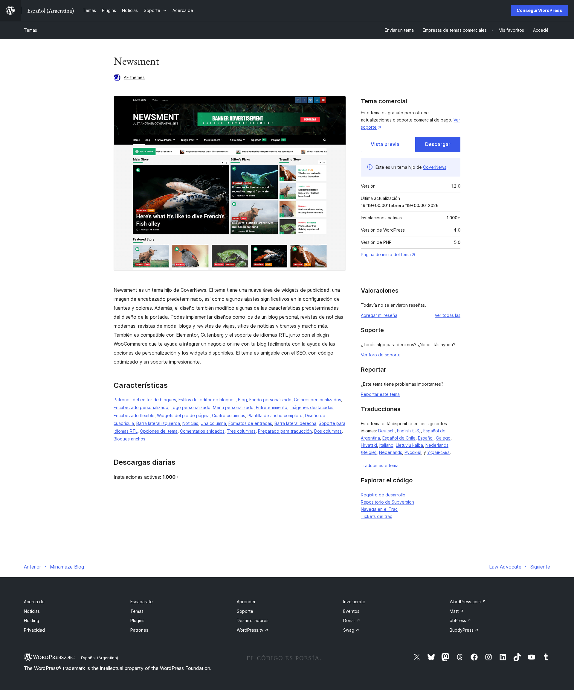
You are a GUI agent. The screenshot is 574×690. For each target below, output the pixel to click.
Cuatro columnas (228, 415)
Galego (443, 437)
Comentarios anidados (202, 431)
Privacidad (34, 630)
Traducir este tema (380, 465)
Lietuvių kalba (409, 445)
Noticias (190, 423)
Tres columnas (241, 431)
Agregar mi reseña (379, 315)
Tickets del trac (376, 516)
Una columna (213, 423)
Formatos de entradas (250, 423)
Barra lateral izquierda (158, 423)
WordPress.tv (252, 630)
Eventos (351, 611)
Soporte (245, 611)
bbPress (460, 620)
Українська (438, 452)
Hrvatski (369, 445)
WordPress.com (468, 601)
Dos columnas (328, 431)
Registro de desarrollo (383, 494)
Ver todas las (447, 315)
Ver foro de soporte (381, 354)
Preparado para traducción (285, 431)
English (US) (409, 430)
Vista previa (385, 144)
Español (425, 437)
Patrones (139, 630)
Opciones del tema (159, 431)
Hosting (31, 620)
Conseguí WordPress (539, 10)
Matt (457, 611)
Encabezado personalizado (141, 407)
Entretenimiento (271, 407)
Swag (351, 630)
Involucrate (354, 601)
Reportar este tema (380, 394)
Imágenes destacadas (311, 407)
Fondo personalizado (270, 399)
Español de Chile (399, 437)
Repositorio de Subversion (387, 501)
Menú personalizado (233, 407)
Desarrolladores (252, 620)
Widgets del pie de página (183, 415)
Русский (412, 452)
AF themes (134, 77)
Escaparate (141, 601)
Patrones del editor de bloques (145, 399)
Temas (30, 30)
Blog (242, 399)
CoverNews (434, 167)
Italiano (386, 445)
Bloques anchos (129, 438)
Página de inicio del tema (386, 254)
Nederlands (390, 452)
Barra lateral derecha (295, 423)
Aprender (246, 601)
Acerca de (34, 601)
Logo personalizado (190, 407)
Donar (351, 620)
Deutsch (386, 430)
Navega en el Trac (379, 509)
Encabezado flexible (134, 415)
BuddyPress (464, 630)
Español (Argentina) (99, 657)
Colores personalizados (317, 399)
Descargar (438, 144)
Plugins (137, 620)
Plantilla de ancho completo (275, 415)
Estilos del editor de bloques (207, 399)
